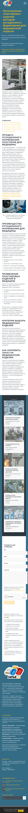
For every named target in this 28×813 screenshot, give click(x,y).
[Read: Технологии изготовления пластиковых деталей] (3, 781)
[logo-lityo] (11, 3)
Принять (21, 810)
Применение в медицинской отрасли (12, 127)
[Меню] (24, 3)
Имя (5, 549)
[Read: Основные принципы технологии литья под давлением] (3, 789)
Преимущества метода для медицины (13, 124)
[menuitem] (24, 3)
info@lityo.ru (8, 768)
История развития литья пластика (13, 784)
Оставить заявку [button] (6, 742)
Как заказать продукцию (9, 131)
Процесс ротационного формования (12, 122)
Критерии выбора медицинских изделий (13, 129)
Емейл (6, 556)
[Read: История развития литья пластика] (3, 785)
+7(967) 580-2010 (11, 769)
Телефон (6, 563)
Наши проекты (13, 742)
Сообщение (7, 570)
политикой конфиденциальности (19, 590)
